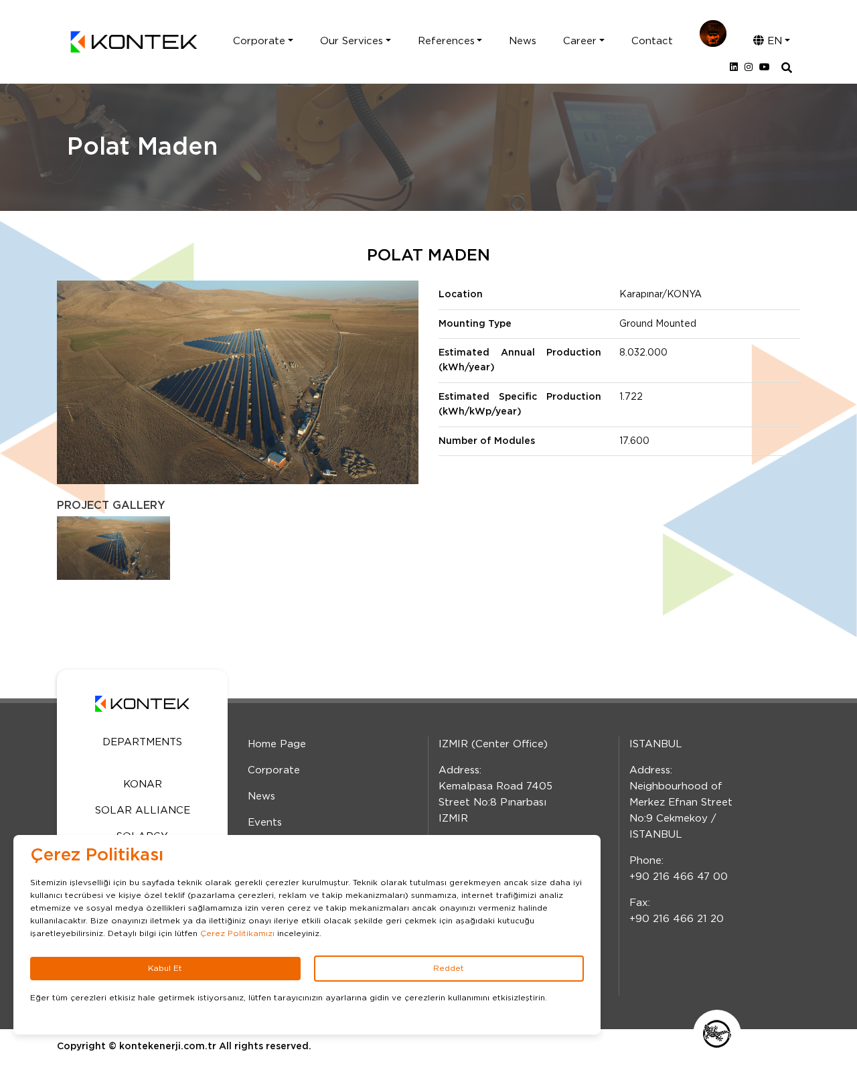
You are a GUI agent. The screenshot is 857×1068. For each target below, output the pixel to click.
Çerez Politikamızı (237, 933)
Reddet (448, 968)
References (446, 41)
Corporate (259, 41)
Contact (652, 41)
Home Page (277, 744)
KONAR (142, 784)
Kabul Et (165, 968)
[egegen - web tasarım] (717, 1034)
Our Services (351, 41)
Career (580, 41)
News (522, 41)
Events (265, 823)
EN (773, 41)
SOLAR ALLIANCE (142, 811)
